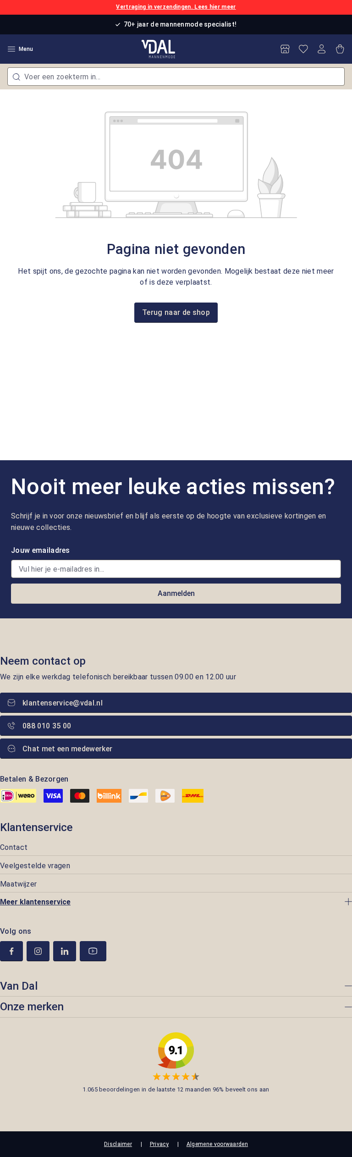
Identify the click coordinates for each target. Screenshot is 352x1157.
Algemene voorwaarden (217, 1144)
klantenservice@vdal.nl (62, 703)
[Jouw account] (322, 49)
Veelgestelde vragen (35, 865)
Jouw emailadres (40, 550)
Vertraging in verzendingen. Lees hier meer (176, 7)
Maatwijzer (18, 884)
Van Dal (19, 986)
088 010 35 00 (46, 726)
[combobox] (176, 76)
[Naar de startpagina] (158, 49)
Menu (26, 49)
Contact (14, 847)
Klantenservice (36, 827)
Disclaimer (118, 1144)
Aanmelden (176, 593)
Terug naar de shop (176, 312)
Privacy (159, 1144)
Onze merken (32, 1006)
